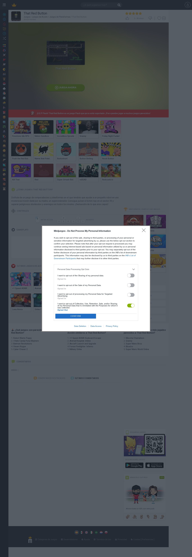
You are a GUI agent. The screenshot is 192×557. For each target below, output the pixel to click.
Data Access (96, 326)
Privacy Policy (112, 326)
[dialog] (96, 278)
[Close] (144, 231)
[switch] (131, 275)
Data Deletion (80, 326)
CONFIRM (76, 316)
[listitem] (96, 269)
